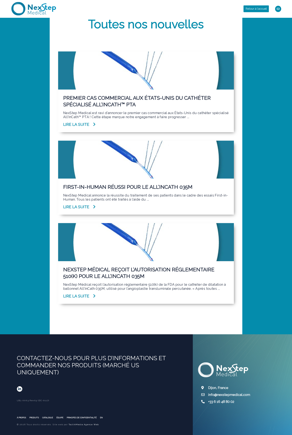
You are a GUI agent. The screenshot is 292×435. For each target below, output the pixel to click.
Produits (34, 418)
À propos (21, 418)
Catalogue (47, 418)
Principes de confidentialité (82, 418)
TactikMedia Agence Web (84, 424)
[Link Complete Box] (146, 91)
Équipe (59, 418)
